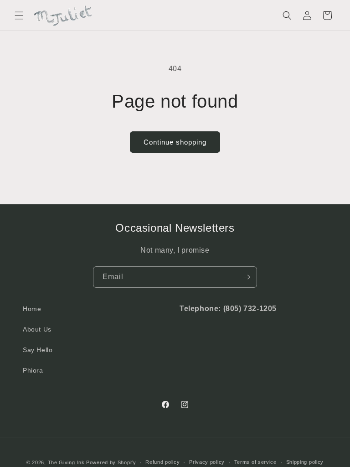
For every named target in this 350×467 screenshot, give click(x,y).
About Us (37, 329)
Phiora (33, 370)
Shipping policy (305, 462)
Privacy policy (207, 462)
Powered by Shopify (111, 462)
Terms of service (255, 462)
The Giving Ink (66, 462)
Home (32, 308)
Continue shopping (175, 142)
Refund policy (162, 462)
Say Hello (37, 349)
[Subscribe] (247, 277)
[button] (19, 15)
